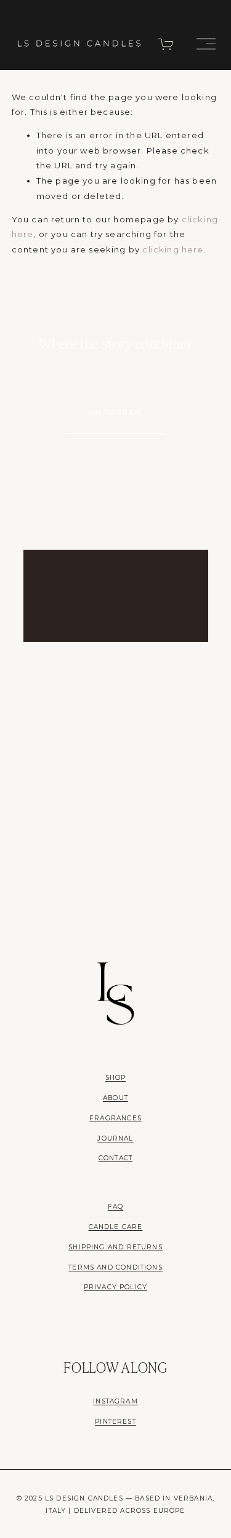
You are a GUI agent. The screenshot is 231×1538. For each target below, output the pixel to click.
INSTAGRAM (115, 1401)
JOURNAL (115, 1138)
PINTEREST (115, 1422)
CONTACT (115, 1158)
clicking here (172, 249)
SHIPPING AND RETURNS (115, 1247)
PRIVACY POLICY (115, 1287)
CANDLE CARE (116, 1227)
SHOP (115, 1078)
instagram (116, 412)
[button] (39, 516)
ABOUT (115, 1098)
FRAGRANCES (115, 1118)
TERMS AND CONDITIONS (115, 1267)
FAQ (116, 1207)
